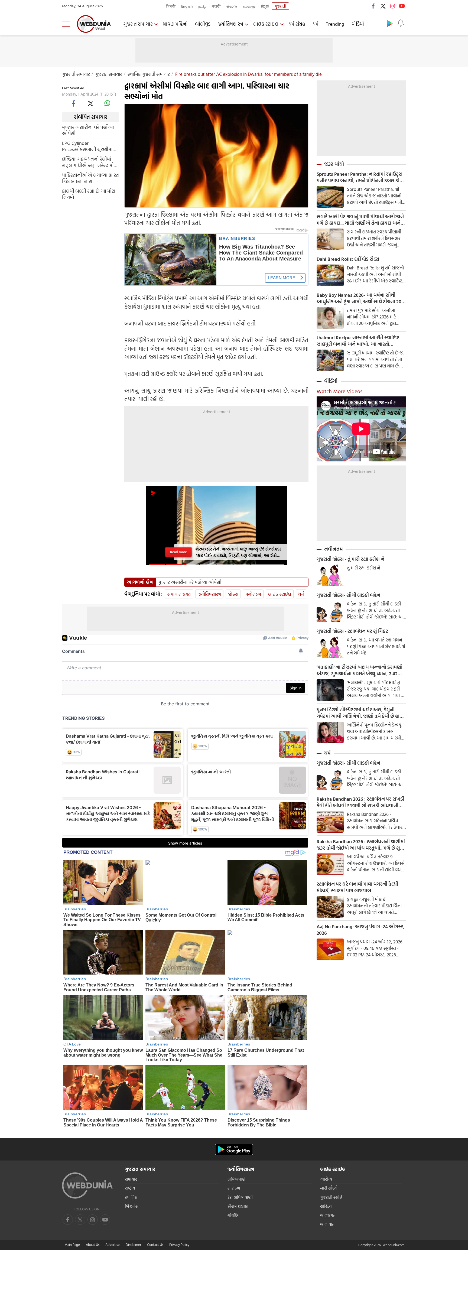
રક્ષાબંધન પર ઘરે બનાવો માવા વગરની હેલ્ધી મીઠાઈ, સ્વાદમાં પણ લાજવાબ (357, 887)
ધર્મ (315, 24)
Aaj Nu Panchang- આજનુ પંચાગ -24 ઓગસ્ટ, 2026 (361, 929)
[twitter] (383, 6)
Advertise (112, 1244)
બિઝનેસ (131, 1206)
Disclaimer (133, 1244)
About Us (92, 1244)
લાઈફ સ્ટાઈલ (265, 24)
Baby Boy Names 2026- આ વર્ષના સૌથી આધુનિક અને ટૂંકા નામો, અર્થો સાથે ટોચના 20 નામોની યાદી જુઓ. (359, 298)
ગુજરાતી (280, 6)
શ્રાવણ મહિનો (175, 24)
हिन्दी (171, 6)
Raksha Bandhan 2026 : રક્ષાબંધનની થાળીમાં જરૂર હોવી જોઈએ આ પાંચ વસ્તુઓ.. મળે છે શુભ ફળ (361, 844)
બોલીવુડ (202, 24)
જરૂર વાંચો (334, 164)
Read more (178, 552)
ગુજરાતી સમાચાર (76, 74)
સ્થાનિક (131, 1197)
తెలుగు (231, 6)
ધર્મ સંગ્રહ (296, 24)
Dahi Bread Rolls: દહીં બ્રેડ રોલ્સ (348, 259)
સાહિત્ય (326, 1206)
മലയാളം (248, 6)
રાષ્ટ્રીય (130, 1188)
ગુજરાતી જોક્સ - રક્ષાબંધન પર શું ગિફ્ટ (352, 631)
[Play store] (389, 23)
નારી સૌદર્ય (328, 1188)
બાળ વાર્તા (328, 1224)
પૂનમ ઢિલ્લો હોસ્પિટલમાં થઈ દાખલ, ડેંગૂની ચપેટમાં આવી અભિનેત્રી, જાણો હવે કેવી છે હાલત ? (361, 712)
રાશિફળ (233, 1188)
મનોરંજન (253, 594)
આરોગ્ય (326, 1179)
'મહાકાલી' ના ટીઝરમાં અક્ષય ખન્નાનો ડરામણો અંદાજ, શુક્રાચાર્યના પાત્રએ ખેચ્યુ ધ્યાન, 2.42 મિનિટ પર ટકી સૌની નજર (359, 670)
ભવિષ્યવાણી (236, 1179)
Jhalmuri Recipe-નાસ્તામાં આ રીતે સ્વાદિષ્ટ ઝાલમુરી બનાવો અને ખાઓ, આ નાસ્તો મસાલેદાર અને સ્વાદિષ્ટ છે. (358, 340)
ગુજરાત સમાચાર (137, 24)
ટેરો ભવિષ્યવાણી (240, 1197)
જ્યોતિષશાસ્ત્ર (230, 24)
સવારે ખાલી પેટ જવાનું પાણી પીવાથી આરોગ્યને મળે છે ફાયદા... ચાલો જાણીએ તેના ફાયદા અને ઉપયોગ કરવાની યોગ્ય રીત (360, 219)
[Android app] (234, 1149)
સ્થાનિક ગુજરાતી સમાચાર (149, 74)
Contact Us (155, 1244)
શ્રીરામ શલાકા (237, 1206)
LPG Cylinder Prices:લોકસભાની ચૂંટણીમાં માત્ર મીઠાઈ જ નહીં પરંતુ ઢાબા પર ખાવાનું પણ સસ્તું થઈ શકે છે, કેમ (89, 146)
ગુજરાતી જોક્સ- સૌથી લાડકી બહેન (348, 595)
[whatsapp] (107, 103)
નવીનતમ (333, 549)
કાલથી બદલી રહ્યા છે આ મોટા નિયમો (88, 194)
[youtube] (402, 6)
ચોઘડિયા (233, 1215)
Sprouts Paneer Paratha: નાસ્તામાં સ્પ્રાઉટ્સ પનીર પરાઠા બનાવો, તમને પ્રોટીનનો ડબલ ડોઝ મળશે (360, 177)
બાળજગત (328, 1215)
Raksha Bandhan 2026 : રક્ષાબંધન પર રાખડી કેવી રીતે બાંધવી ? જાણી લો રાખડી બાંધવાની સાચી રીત (360, 802)
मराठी (216, 6)
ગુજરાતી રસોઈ (331, 1197)
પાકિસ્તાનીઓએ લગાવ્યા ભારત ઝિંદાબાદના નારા (90, 178)
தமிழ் (202, 6)
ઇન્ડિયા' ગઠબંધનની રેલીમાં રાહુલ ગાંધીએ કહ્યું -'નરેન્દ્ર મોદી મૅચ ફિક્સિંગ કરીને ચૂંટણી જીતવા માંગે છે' (89, 162)
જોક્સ (233, 594)
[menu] (67, 23)
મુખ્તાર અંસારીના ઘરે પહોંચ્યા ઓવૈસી (88, 130)
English (187, 6)
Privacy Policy (179, 1244)
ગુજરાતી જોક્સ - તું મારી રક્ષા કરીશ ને (350, 559)
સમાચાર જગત (179, 594)
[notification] (400, 23)
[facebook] (373, 6)
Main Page (72, 1244)
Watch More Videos (339, 391)
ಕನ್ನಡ (265, 6)
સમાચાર (131, 1179)
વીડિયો (358, 24)
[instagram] (392, 6)
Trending (335, 24)
